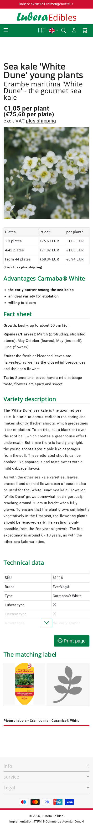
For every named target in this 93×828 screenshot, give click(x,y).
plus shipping (41, 121)
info (8, 766)
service (11, 777)
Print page (74, 641)
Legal (9, 787)
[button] (6, 30)
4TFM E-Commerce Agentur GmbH (58, 821)
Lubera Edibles (52, 816)
